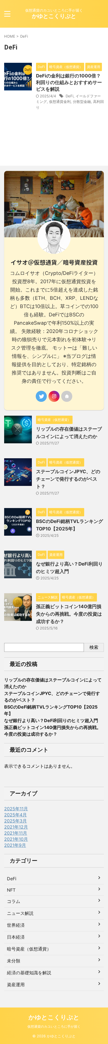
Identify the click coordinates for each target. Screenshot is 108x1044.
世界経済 (16, 925)
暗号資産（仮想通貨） (29, 949)
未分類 (13, 961)
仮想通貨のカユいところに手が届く (54, 1026)
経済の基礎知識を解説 (29, 972)
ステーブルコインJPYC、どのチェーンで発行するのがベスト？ (68, 479)
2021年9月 (15, 845)
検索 (93, 647)
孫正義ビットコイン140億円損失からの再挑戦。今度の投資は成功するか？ (69, 614)
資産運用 (16, 984)
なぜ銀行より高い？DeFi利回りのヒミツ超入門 (51, 720)
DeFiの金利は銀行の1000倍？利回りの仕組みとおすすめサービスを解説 (69, 82)
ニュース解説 (20, 913)
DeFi (69, 96)
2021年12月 (16, 827)
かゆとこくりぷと (54, 16)
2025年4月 (15, 815)
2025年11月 (16, 808)
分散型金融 (82, 101)
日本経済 (16, 937)
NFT (11, 890)
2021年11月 (15, 833)
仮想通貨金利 (60, 101)
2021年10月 (16, 839)
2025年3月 (15, 821)
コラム (13, 901)
